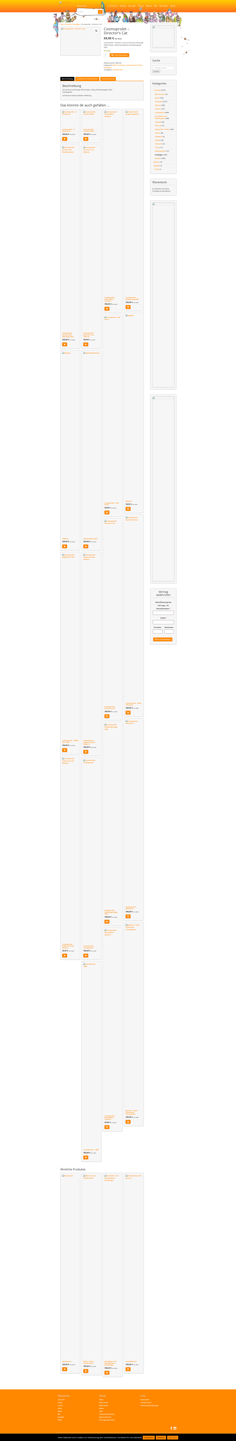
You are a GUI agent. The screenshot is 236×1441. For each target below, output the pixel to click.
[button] (96, 31)
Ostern (157, 133)
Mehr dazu (173, 1437)
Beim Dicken (159, 94)
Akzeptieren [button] (148, 1437)
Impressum (144, 1399)
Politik (157, 140)
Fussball (158, 122)
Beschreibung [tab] (67, 79)
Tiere (157, 147)
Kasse (101, 1408)
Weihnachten (160, 151)
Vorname (158, 627)
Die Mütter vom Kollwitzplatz (161, 117)
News (149, 5)
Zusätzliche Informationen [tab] (87, 79)
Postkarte (158, 136)
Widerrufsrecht (105, 1417)
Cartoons (112, 5)
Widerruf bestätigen (163, 639)
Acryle (131, 5)
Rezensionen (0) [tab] (108, 79)
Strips (123, 5)
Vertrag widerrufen (107, 1420)
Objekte (157, 166)
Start (62, 24)
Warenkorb (103, 1405)
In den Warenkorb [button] (64, 139)
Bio (155, 5)
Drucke (139, 65)
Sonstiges (76, 24)
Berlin (115, 65)
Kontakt (164, 5)
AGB (101, 1411)
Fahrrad (158, 125)
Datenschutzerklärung (149, 1405)
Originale (158, 101)
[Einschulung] (163, 36)
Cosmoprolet (131, 65)
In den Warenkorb (121, 55)
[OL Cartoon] (65, 2)
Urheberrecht (145, 1402)
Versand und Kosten (107, 1414)
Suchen (156, 71)
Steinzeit (158, 144)
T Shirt (156, 169)
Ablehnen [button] (161, 1437)
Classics (158, 109)
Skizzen (158, 105)
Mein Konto (103, 1402)
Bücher (156, 162)
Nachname (169, 627)
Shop (172, 5)
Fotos (141, 5)
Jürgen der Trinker (162, 129)
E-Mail (163, 618)
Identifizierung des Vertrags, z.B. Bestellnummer (163, 605)
